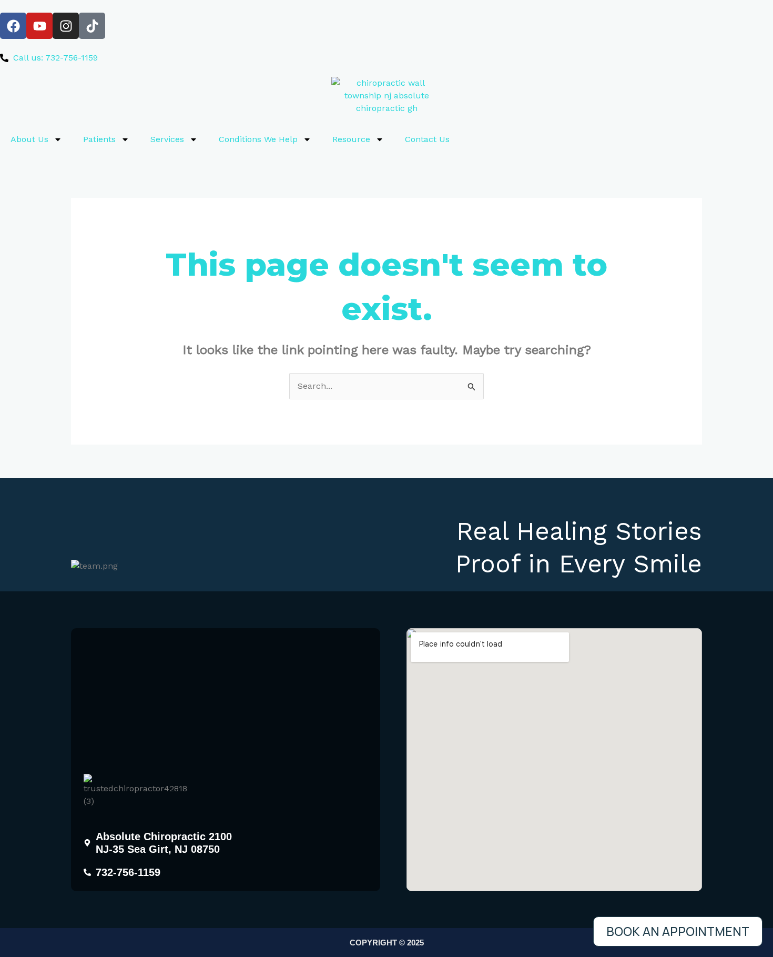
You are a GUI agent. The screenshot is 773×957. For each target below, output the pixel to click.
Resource (351, 139)
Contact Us (427, 139)
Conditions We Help (258, 139)
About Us (29, 139)
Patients (99, 139)
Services (167, 139)
